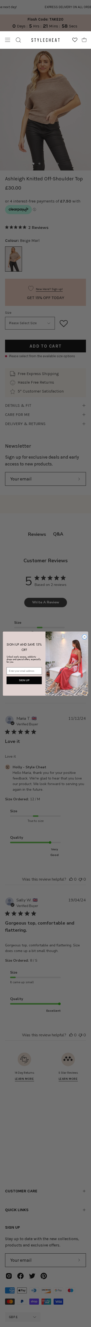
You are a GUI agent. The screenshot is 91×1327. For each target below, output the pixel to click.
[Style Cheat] (45, 40)
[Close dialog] (84, 636)
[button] (18, 40)
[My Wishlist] (74, 39)
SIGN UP (24, 680)
